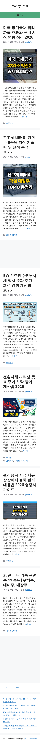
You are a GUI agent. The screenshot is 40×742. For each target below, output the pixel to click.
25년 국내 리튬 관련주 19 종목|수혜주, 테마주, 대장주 (19, 580)
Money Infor (20, 6)
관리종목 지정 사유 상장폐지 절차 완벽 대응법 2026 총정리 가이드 (19, 482)
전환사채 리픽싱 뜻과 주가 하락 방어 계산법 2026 (19, 381)
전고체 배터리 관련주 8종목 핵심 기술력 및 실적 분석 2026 (19, 144)
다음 (18, 687)
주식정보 (9, 123)
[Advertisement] (9, 48)
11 (12, 687)
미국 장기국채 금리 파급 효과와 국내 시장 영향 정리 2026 (19, 32)
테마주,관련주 (11, 235)
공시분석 (9, 461)
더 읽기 (24, 116)
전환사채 (24, 461)
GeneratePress (31, 739)
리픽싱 (17, 461)
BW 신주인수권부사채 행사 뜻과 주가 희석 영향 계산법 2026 (19, 283)
